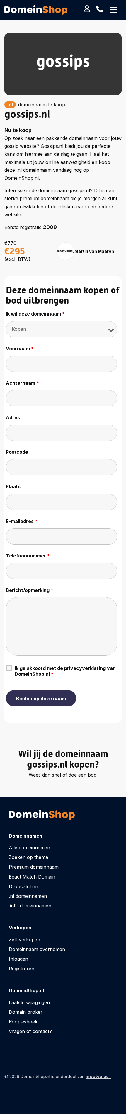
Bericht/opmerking (29, 590)
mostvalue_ (98, 1076)
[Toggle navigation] (113, 9)
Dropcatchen (23, 886)
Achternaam (22, 383)
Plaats (13, 486)
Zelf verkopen (24, 940)
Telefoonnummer (28, 556)
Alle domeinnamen (29, 847)
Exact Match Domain (32, 877)
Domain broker (25, 1012)
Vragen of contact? (30, 1031)
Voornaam (20, 348)
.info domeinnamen (30, 906)
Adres (13, 417)
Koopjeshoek (23, 1022)
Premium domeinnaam (34, 867)
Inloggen (18, 959)
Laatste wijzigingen (29, 1002)
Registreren (21, 968)
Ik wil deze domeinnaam (35, 314)
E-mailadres (22, 521)
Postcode (17, 452)
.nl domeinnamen (28, 896)
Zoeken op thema (28, 857)
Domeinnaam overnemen (37, 949)
